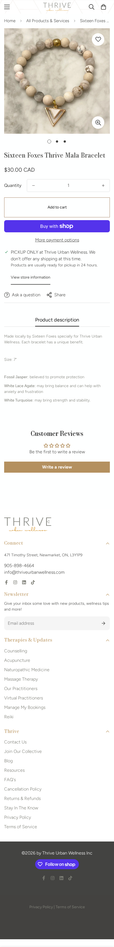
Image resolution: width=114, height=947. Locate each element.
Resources (14, 770)
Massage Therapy (21, 679)
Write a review (57, 467)
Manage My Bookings (24, 707)
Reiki (9, 716)
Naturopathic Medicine (27, 669)
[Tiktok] (33, 582)
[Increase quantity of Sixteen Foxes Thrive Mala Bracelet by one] (103, 185)
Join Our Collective (23, 751)
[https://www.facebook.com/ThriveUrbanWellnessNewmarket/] (6, 582)
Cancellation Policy (23, 789)
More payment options (57, 240)
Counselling (15, 650)
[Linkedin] (24, 582)
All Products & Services (47, 20)
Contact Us (15, 742)
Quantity (12, 185)
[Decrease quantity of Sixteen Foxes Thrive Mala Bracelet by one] (33, 185)
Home (9, 20)
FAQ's (10, 779)
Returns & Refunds (22, 798)
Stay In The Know (21, 807)
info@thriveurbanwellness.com (34, 572)
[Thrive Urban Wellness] (57, 7)
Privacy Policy (17, 817)
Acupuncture (17, 660)
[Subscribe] (103, 623)
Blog (8, 760)
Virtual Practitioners (23, 698)
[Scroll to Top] (104, 917)
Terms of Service (20, 826)
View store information (30, 277)
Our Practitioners (20, 688)
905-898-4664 (19, 565)
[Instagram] (15, 582)
